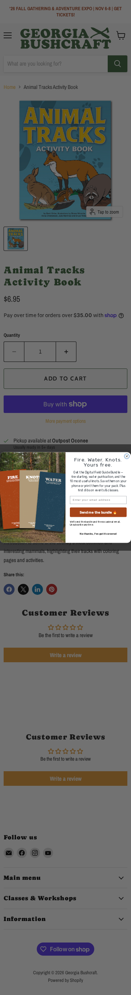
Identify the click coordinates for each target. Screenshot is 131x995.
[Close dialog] (127, 456)
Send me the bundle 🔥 (98, 512)
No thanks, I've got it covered (98, 533)
